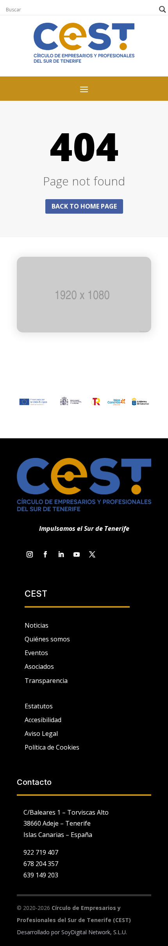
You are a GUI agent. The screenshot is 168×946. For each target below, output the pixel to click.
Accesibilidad (43, 719)
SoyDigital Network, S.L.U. (94, 932)
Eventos (36, 652)
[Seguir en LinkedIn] (61, 554)
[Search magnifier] (162, 9)
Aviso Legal (41, 733)
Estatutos (39, 706)
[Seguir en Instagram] (29, 554)
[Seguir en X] (92, 554)
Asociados (39, 666)
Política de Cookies (52, 747)
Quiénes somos (47, 639)
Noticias (36, 625)
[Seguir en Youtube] (76, 554)
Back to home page (84, 206)
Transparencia (46, 680)
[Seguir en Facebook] (45, 554)
